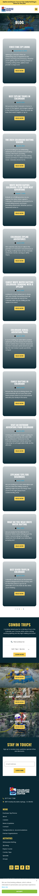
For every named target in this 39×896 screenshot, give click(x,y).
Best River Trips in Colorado (19, 570)
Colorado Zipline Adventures (19, 238)
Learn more (19, 654)
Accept (19, 891)
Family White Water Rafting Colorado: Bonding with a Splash (19, 284)
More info (5, 887)
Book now (20, 677)
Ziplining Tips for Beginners (19, 475)
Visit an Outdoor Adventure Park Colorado (19, 426)
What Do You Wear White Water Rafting (19, 523)
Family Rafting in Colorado (19, 382)
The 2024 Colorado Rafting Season (19, 141)
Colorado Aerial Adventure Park (19, 331)
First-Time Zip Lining (19, 47)
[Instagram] (11, 867)
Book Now (20, 727)
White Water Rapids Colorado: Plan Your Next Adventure (19, 187)
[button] (36, 9)
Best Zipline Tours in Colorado (19, 97)
